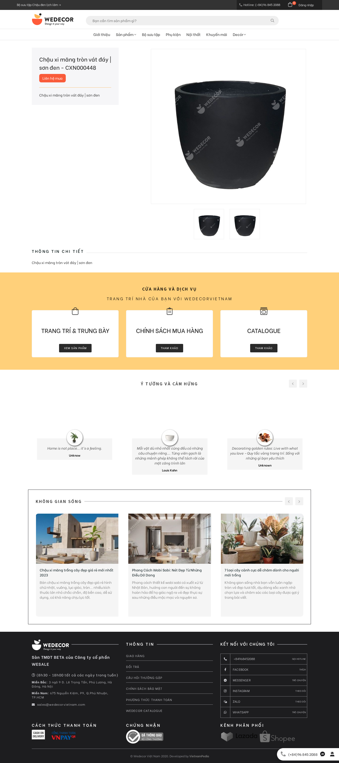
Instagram (269, 691)
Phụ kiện (173, 34)
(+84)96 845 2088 (303, 754)
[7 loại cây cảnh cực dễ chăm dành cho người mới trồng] (262, 539)
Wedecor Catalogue (144, 710)
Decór (238, 34)
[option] (228, 126)
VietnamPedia (199, 756)
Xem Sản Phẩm (75, 348)
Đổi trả (132, 666)
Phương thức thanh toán (149, 699)
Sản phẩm (125, 34)
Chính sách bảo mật (144, 688)
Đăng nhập (306, 5)
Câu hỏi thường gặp (144, 677)
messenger (269, 680)
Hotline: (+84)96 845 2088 (261, 4)
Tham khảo (169, 348)
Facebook (269, 669)
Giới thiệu (101, 34)
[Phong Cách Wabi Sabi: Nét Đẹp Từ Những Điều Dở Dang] (169, 539)
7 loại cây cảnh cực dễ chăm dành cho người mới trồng (262, 572)
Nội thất (193, 34)
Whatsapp (269, 712)
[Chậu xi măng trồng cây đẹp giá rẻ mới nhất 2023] (77, 539)
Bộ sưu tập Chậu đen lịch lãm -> (39, 4)
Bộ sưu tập (151, 34)
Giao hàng (135, 656)
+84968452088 (269, 659)
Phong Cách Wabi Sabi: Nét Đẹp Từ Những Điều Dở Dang (167, 572)
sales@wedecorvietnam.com (60, 704)
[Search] (272, 20)
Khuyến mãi (216, 34)
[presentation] (293, 384)
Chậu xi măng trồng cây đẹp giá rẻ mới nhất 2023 (76, 572)
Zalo (269, 701)
